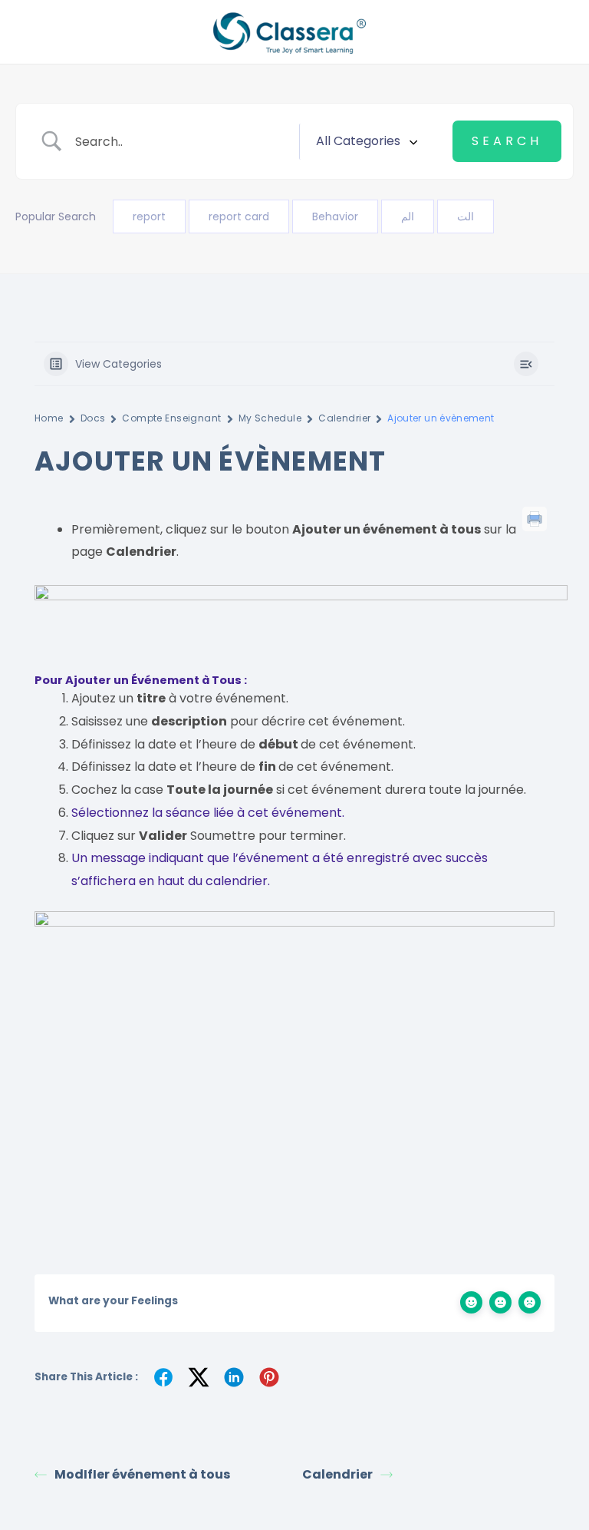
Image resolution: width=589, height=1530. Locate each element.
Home (49, 418)
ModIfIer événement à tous (142, 1474)
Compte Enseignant (171, 418)
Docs (93, 418)
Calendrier (344, 418)
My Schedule (270, 418)
